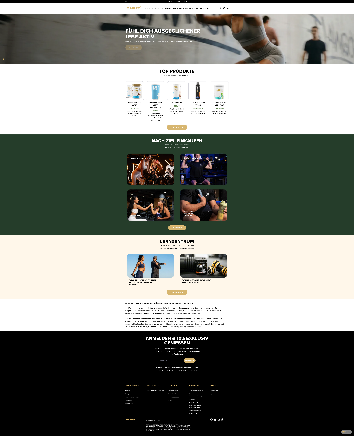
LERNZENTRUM (177, 8)
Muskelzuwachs (191, 159)
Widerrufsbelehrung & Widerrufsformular (195, 406)
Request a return (194, 402)
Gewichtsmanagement (141, 159)
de (126, 2)
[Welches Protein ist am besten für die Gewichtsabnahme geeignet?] (150, 266)
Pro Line (149, 394)
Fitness (170, 400)
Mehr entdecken (177, 127)
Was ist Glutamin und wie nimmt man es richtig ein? (196, 281)
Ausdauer (135, 216)
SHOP (147, 8)
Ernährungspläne (173, 390)
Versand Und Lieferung (196, 390)
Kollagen (128, 394)
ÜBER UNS (168, 8)
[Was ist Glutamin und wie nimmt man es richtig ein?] (203, 266)
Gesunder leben (173, 394)
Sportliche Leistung (173, 397)
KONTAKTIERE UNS (189, 8)
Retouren (192, 399)
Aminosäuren (129, 403)
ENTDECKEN (133, 47)
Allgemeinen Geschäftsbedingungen (196, 395)
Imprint (212, 394)
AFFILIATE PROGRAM (202, 8)
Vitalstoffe (128, 400)
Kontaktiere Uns (194, 414)
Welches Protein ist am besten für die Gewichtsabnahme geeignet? (143, 282)
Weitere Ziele (177, 228)
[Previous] (4, 59)
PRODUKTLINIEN (156, 8)
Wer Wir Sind (214, 390)
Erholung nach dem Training (188, 213)
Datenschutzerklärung (195, 410)
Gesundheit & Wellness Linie (155, 390)
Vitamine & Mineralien (132, 397)
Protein (127, 390)
